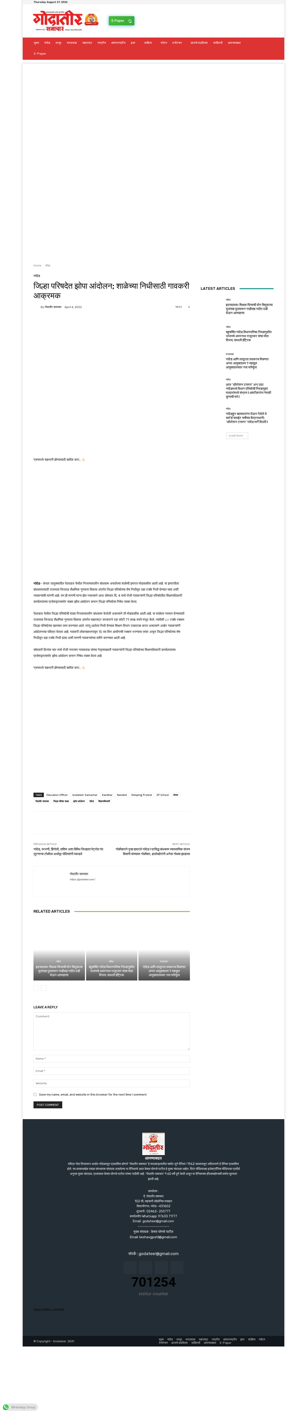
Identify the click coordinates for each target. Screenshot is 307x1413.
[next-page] (43, 988)
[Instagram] (145, 1267)
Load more (236, 435)
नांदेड (47, 265)
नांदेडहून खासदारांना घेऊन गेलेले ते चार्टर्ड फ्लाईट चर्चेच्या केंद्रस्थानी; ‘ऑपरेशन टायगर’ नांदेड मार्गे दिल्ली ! (247, 418)
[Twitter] (48, 322)
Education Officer (57, 794)
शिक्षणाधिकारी (104, 801)
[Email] (58, 322)
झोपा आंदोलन (79, 801)
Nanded (122, 794)
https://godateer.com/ (82, 879)
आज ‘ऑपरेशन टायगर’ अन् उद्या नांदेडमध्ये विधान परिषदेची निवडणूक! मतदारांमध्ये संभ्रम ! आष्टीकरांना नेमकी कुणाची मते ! (248, 391)
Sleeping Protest (141, 794)
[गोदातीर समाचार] (37, 307)
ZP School (162, 794)
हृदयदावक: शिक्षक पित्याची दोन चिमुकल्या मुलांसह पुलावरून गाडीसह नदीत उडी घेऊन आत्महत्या (59, 971)
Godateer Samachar (85, 794)
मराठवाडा (164, 961)
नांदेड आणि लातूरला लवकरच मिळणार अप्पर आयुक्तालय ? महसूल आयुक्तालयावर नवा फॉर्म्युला (164, 971)
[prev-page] (36, 988)
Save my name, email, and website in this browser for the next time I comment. (93, 1094)
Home (37, 265)
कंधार (175, 794)
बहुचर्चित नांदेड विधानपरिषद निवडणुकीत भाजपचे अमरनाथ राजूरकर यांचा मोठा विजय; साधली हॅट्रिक (111, 971)
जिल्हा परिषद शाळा (61, 801)
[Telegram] (69, 322)
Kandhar (107, 794)
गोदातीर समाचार (53, 307)
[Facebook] (37, 322)
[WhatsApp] (79, 322)
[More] (90, 322)
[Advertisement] (153, 95)
